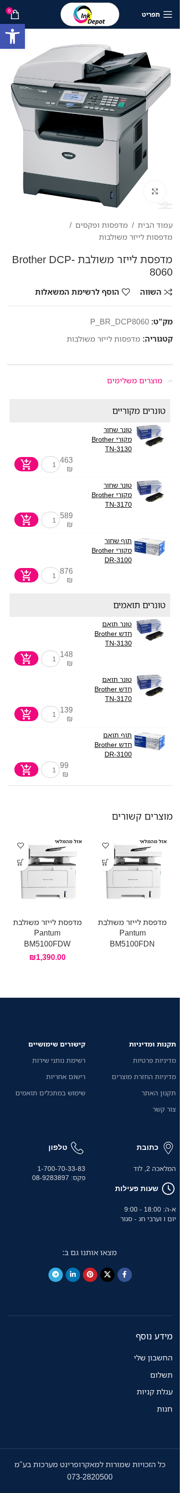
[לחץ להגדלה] (154, 191)
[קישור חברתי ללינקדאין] (73, 1275)
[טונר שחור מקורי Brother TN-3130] (149, 435)
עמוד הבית (155, 225)
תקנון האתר (158, 1092)
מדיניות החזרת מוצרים (144, 1076)
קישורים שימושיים (56, 1043)
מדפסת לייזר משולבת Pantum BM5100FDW (47, 933)
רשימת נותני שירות (58, 1060)
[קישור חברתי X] (107, 1275)
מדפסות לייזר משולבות (136, 237)
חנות (165, 1409)
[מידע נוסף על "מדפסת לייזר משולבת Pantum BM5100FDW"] (20, 862)
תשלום (161, 1375)
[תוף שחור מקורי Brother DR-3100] (149, 546)
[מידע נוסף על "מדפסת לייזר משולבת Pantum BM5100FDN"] (105, 862)
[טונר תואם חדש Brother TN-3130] (149, 630)
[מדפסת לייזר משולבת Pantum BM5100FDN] (133, 873)
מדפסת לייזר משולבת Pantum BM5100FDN (132, 933)
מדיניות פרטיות (154, 1060)
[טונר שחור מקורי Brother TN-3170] (149, 491)
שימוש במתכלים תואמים (50, 1092)
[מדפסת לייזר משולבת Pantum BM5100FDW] (47, 873)
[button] (12, 36)
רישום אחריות (65, 1076)
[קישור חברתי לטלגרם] (55, 1275)
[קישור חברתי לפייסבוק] (124, 1275)
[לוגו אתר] (90, 13)
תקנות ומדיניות (152, 1043)
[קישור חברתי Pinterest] (90, 1275)
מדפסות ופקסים (101, 225)
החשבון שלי (153, 1357)
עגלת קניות (155, 1391)
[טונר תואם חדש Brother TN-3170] (149, 685)
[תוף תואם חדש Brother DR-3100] (149, 741)
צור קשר (164, 1109)
